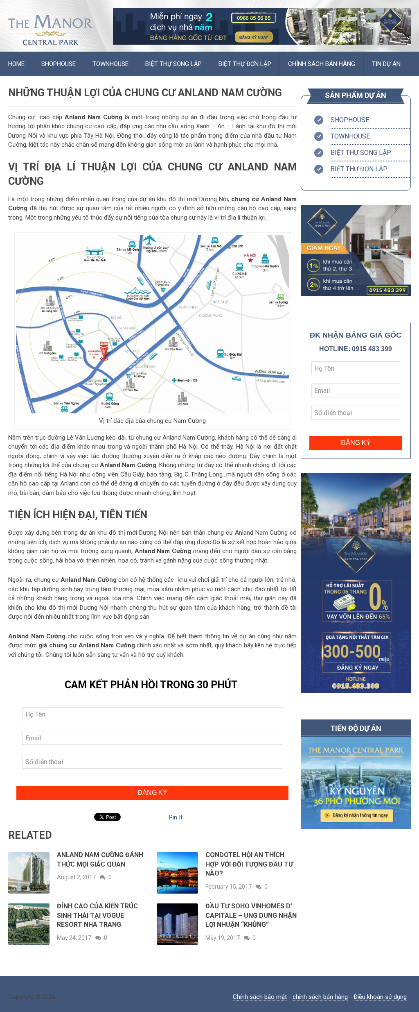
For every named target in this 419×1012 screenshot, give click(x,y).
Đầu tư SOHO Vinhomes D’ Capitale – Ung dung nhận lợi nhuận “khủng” (251, 915)
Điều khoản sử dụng (380, 997)
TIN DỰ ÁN (386, 64)
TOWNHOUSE (110, 64)
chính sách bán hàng (320, 997)
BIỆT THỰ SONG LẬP (173, 64)
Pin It (175, 817)
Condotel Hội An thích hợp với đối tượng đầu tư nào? (249, 864)
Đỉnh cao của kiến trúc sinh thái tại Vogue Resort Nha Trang (97, 915)
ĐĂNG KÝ (152, 792)
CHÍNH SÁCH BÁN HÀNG (321, 64)
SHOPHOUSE (58, 64)
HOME (16, 64)
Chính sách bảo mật (260, 997)
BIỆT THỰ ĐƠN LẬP (245, 64)
